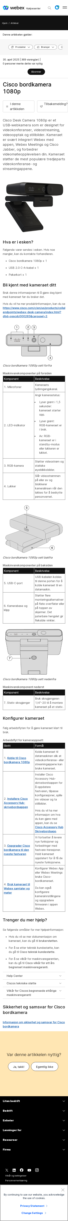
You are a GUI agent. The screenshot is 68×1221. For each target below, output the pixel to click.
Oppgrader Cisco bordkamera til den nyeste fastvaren (17, 850)
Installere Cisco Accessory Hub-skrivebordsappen (16, 803)
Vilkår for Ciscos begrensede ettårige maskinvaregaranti (31, 993)
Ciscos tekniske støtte (21, 983)
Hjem (4, 23)
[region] (34, 1203)
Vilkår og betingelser (15, 1175)
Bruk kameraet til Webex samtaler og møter (17, 888)
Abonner (36, 71)
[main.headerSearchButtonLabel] (49, 6)
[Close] (63, 1190)
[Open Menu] (65, 7)
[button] (57, 7)
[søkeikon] (49, 8)
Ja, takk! (18, 1067)
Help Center (15, 976)
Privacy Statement (32, 1205)
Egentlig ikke (44, 1067)
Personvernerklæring (16, 1180)
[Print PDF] (24, 72)
